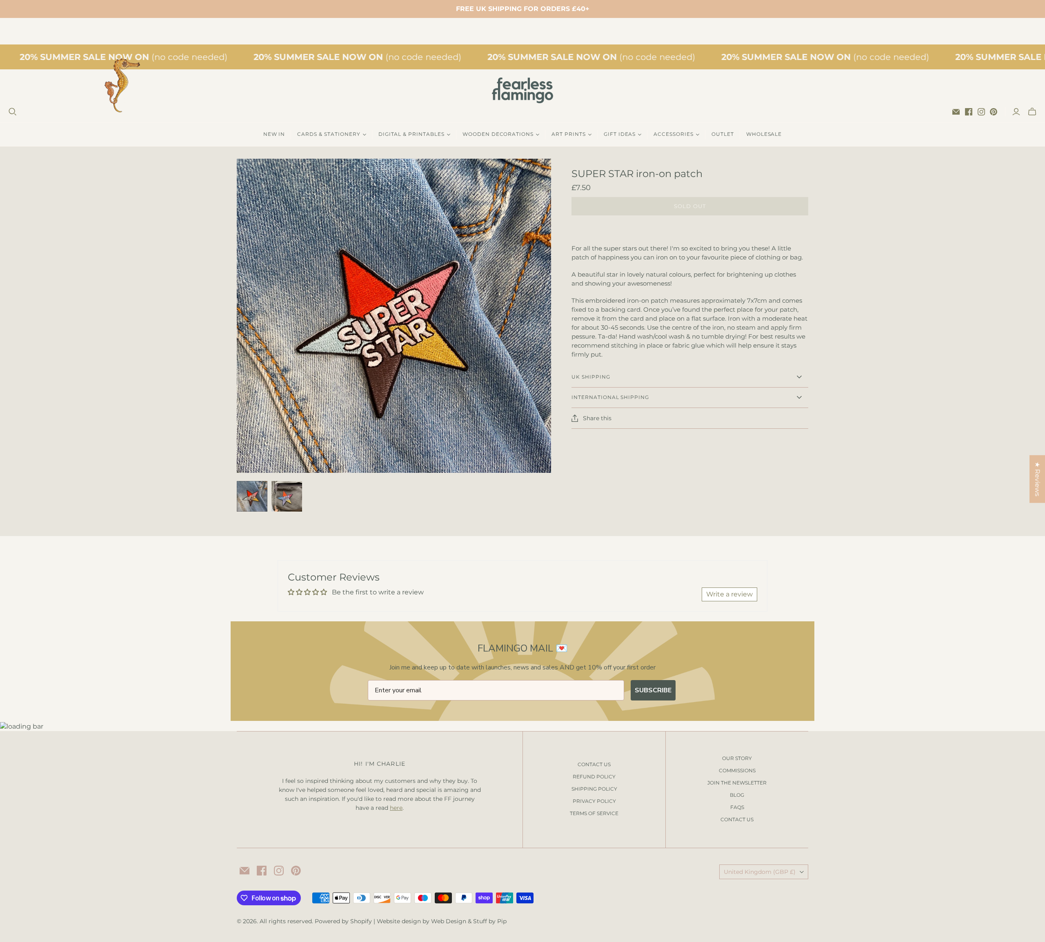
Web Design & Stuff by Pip (469, 921)
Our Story (737, 758)
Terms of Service (594, 813)
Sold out (689, 206)
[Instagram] (981, 111)
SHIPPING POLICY (594, 789)
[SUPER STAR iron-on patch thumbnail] (252, 496)
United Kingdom (760, 872)
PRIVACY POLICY (594, 801)
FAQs (737, 807)
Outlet (722, 134)
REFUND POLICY (594, 777)
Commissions (737, 770)
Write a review (729, 594)
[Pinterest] (993, 111)
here (396, 807)
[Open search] (13, 112)
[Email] (956, 111)
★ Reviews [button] (1037, 478)
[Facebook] (969, 111)
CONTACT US (594, 764)
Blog (737, 795)
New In (274, 134)
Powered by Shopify (343, 921)
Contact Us (737, 819)
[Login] (1016, 111)
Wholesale (764, 134)
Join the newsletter (737, 783)
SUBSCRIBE (653, 690)
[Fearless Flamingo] (522, 90)
